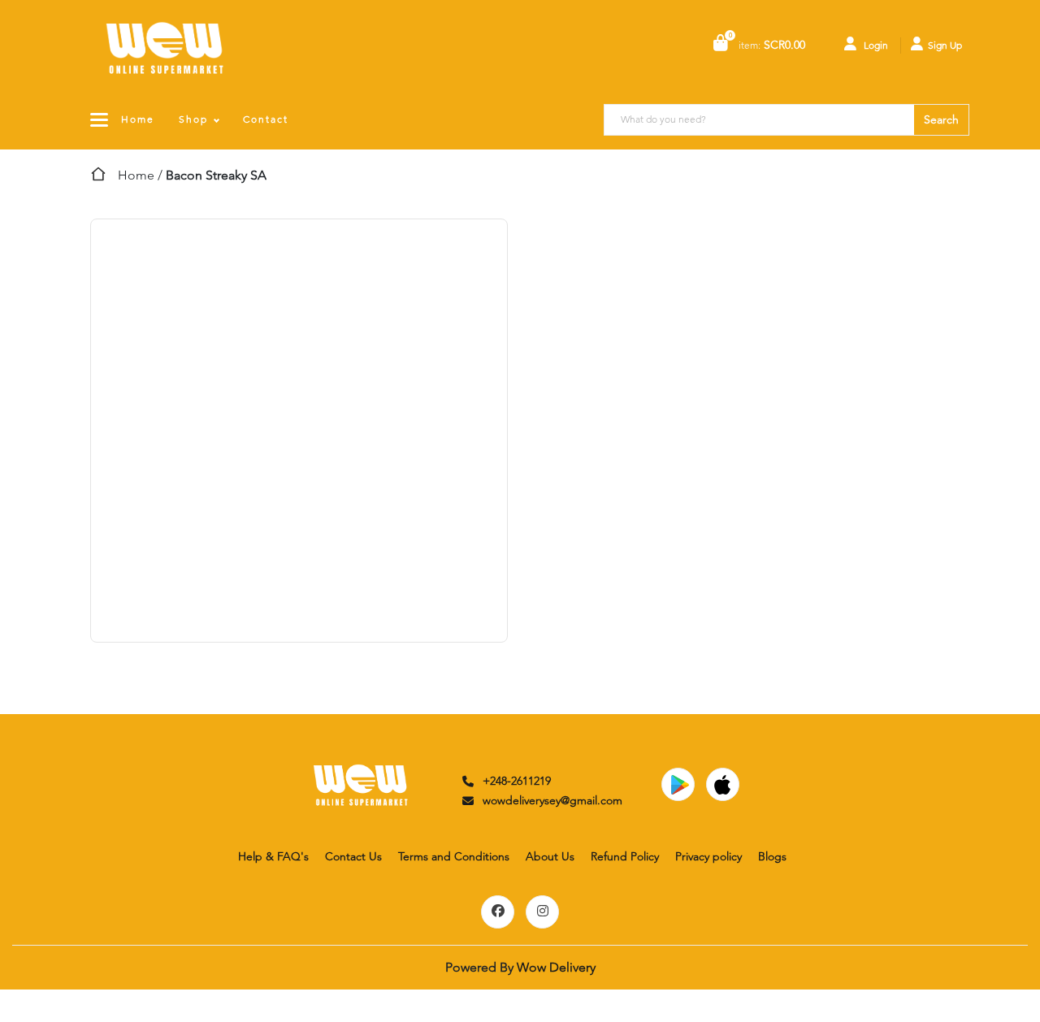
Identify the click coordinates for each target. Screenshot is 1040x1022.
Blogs (772, 856)
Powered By (520, 967)
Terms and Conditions (453, 856)
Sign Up (945, 45)
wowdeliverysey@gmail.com (552, 800)
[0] (720, 44)
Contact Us (353, 856)
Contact (265, 119)
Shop (193, 119)
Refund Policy (625, 856)
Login (874, 45)
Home (137, 119)
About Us (550, 856)
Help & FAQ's (273, 856)
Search (941, 119)
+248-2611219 (517, 780)
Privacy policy (708, 856)
